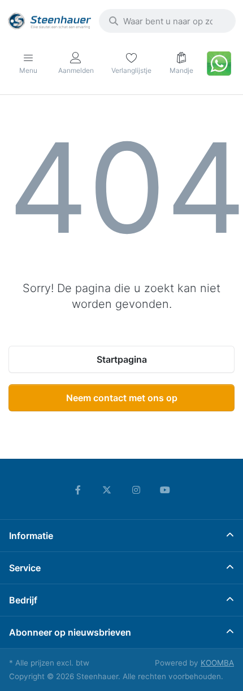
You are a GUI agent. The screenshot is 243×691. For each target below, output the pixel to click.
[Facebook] (78, 489)
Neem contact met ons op (121, 397)
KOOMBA (217, 662)
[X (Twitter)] (106, 489)
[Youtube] (165, 489)
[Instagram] (136, 489)
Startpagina (122, 359)
